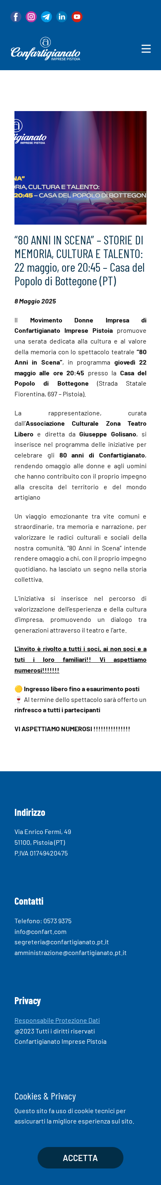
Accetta (80, 1158)
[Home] (45, 49)
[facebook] (15, 16)
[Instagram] (31, 16)
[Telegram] (46, 16)
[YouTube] (77, 16)
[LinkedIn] (61, 16)
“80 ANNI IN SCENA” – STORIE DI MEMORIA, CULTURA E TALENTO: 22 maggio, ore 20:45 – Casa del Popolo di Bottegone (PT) (79, 260)
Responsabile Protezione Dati (57, 1020)
